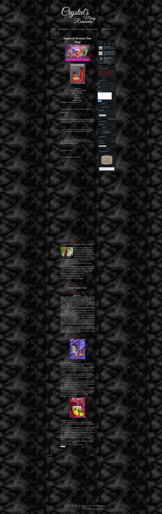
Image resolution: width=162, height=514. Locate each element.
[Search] (107, 37)
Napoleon (81, 278)
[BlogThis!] (62, 446)
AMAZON (80, 100)
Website (84, 288)
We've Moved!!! (107, 46)
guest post (68, 449)
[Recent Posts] (100, 43)
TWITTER (70, 288)
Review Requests (63, 29)
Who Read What (92, 29)
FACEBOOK (77, 288)
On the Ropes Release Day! (109, 51)
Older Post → (91, 455)
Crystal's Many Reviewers (94, 505)
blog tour (64, 449)
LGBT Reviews (105, 29)
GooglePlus (72, 505)
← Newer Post (49, 455)
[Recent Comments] (109, 43)
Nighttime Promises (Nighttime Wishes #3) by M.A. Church (109, 59)
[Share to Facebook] (64, 446)
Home (54, 29)
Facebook (65, 505)
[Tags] (113, 43)
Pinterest (76, 505)
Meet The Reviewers (77, 29)
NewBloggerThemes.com (94, 509)
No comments (54, 38)
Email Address (101, 110)
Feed (79, 505)
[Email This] (61, 446)
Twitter (69, 505)
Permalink (93, 450)
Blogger (109, 132)
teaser (73, 449)
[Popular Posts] (104, 43)
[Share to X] (63, 446)
